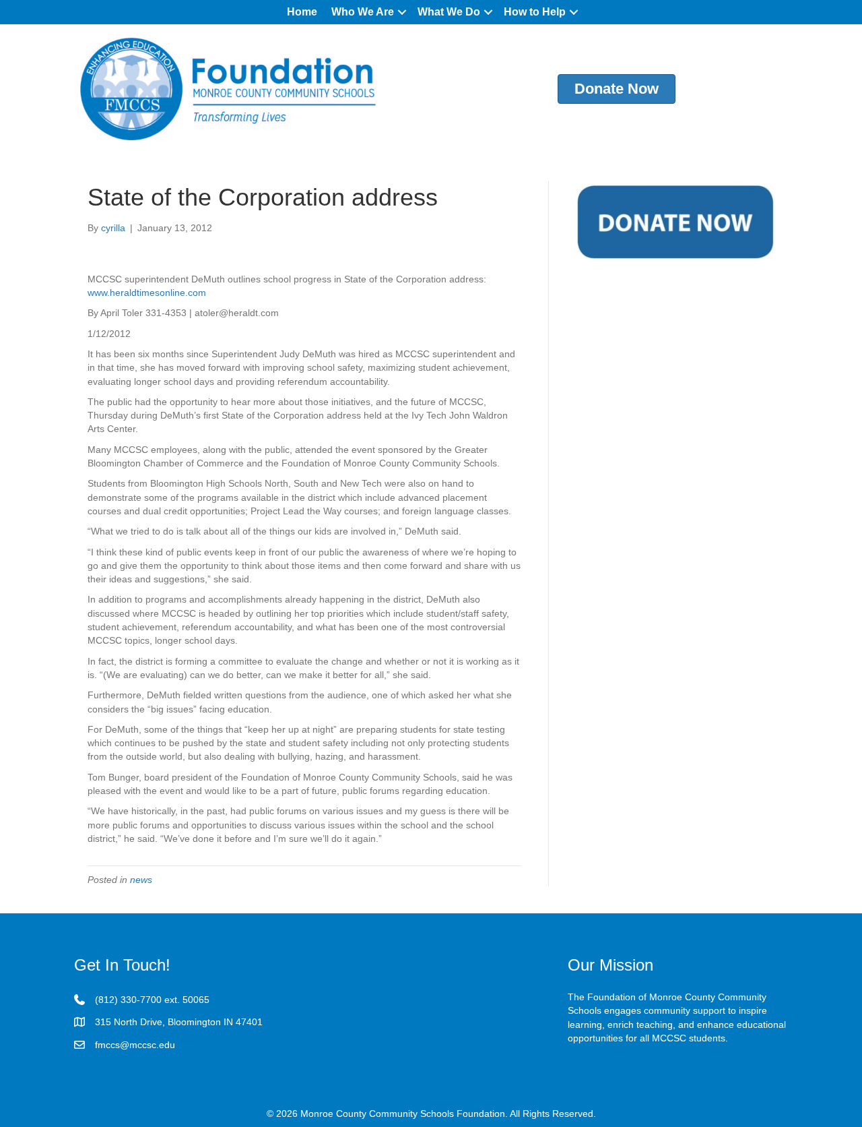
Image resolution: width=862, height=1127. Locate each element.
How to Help (535, 12)
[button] (402, 12)
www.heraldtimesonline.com (147, 292)
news (141, 879)
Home (302, 12)
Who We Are (362, 12)
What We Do (449, 12)
